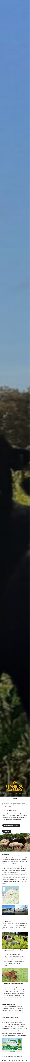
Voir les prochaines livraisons (11, 825)
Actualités (6, 831)
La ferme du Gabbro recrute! (9, 810)
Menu (15, 798)
